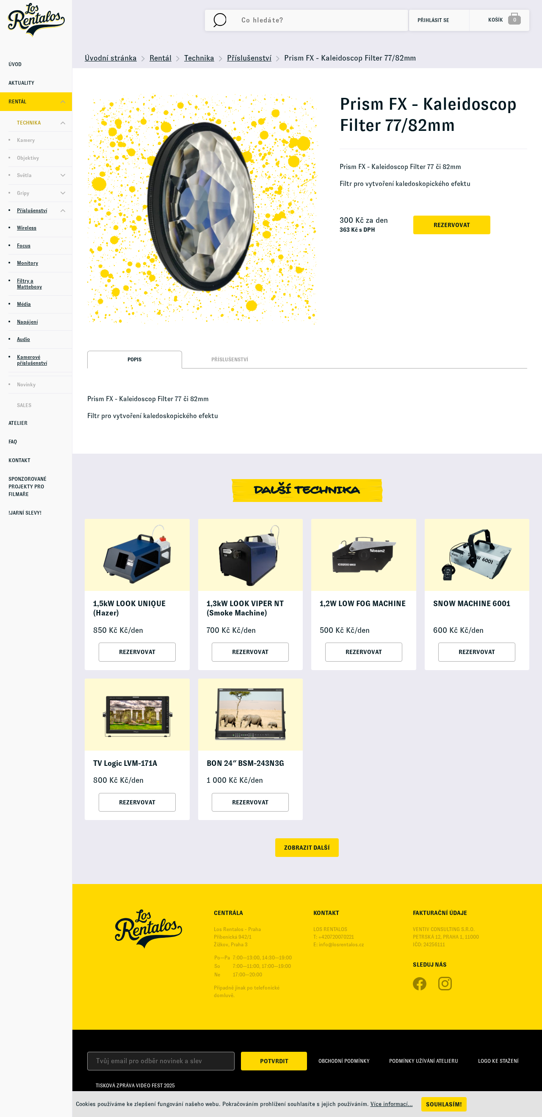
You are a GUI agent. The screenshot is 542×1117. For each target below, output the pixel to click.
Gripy (23, 193)
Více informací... (392, 1104)
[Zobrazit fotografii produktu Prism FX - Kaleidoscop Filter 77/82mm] (203, 209)
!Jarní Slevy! (24, 513)
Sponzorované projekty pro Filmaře (27, 486)
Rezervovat (452, 225)
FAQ (12, 442)
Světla (24, 175)
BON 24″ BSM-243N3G (245, 763)
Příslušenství (32, 210)
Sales (24, 405)
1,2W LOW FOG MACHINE (363, 603)
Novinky (26, 385)
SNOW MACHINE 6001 (471, 603)
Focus (23, 246)
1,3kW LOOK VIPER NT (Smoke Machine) (245, 608)
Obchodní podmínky (344, 1061)
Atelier (18, 423)
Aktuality (21, 83)
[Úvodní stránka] (36, 20)
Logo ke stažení (498, 1061)
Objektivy (28, 158)
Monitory (27, 263)
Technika (29, 123)
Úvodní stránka (111, 58)
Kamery (26, 140)
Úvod (15, 64)
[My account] (220, 20)
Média (24, 304)
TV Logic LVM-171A (125, 763)
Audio (23, 339)
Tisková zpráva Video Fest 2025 (135, 1086)
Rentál (17, 102)
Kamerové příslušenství (32, 360)
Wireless (26, 228)
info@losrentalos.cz (341, 945)
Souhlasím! (444, 1104)
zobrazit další (307, 847)
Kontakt (19, 460)
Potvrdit (274, 1061)
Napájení (27, 322)
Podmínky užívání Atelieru (423, 1061)
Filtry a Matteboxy (29, 284)
